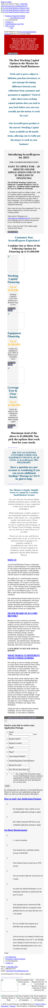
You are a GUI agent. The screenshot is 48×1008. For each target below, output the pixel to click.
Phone (11, 752)
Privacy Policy (40, 1004)
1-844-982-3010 (12, 967)
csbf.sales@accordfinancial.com (16, 6)
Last (34, 734)
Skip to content (6, 2)
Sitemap (12, 1006)
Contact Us (9, 963)
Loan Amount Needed (17, 756)
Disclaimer (4, 1006)
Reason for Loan (15, 765)
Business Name (15, 739)
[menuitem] (15, 16)
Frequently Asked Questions (15, 959)
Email (11, 748)
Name (11, 732)
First (10, 734)
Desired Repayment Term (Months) (22, 761)
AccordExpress (10, 957)
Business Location (15, 743)
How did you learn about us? (19, 769)
